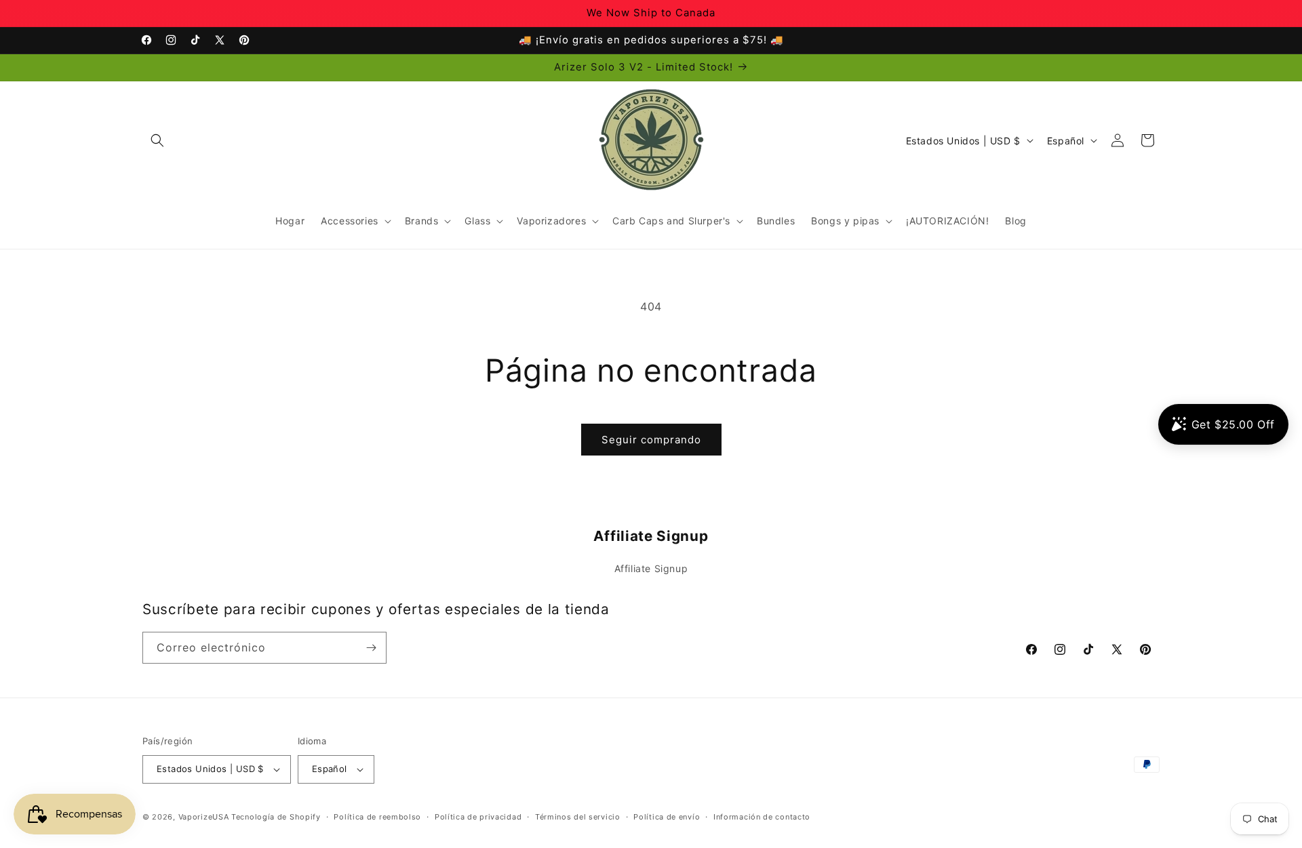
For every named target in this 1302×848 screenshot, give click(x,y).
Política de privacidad (478, 817)
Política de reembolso (377, 817)
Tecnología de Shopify (276, 817)
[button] (157, 140)
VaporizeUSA (203, 817)
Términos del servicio (577, 817)
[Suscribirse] (371, 648)
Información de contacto (761, 817)
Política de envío (666, 817)
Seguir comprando (651, 439)
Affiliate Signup (651, 568)
